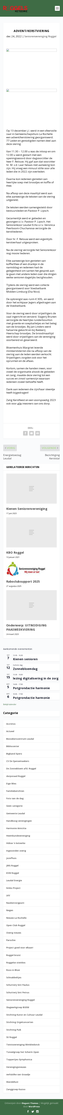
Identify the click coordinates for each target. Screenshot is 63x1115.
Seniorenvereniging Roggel (40, 36)
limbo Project (13, 888)
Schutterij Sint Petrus (17, 992)
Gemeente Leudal (15, 813)
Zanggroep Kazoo (15, 1089)
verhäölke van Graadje (18, 1074)
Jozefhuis (11, 858)
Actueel (10, 731)
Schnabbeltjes (13, 977)
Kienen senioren (25, 659)
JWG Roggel (12, 865)
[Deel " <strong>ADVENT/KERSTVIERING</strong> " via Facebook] (25, 433)
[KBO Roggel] (31, 532)
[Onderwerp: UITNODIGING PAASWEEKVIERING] (31, 605)
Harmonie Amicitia (16, 828)
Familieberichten (15, 791)
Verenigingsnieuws (16, 1067)
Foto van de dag (15, 798)
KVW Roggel (12, 873)
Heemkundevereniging (18, 835)
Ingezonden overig (16, 850)
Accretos (10, 723)
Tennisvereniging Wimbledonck (23, 1044)
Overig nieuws (13, 932)
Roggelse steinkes (15, 962)
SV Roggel (11, 1037)
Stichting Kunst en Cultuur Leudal (24, 1014)
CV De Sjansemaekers (17, 761)
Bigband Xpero (14, 753)
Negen (9, 910)
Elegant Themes (30, 1103)
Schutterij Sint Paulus (17, 984)
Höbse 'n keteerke (15, 843)
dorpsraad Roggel (15, 776)
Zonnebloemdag (25, 669)
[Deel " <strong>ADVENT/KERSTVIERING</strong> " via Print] (38, 433)
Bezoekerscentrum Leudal (20, 738)
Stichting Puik (13, 1029)
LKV (8, 895)
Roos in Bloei (13, 970)
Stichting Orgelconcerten (19, 1022)
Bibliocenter (12, 746)
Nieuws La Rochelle (16, 917)
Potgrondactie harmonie (31, 688)
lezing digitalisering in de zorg (36, 678)
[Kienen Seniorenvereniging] (31, 489)
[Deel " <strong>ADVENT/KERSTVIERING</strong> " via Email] (31, 433)
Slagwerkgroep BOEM (17, 1007)
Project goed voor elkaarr (19, 947)
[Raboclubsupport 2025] (31, 568)
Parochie (10, 940)
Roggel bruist (13, 955)
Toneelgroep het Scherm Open (22, 1052)
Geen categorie (14, 805)
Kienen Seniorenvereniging (26, 509)
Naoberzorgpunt (15, 902)
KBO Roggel (15, 553)
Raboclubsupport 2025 (23, 581)
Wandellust (12, 1081)
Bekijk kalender (9, 704)
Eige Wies (11, 783)
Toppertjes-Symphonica (19, 1059)
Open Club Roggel (15, 925)
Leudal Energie (14, 880)
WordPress (34, 1106)
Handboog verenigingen (19, 820)
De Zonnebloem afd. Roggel (21, 768)
